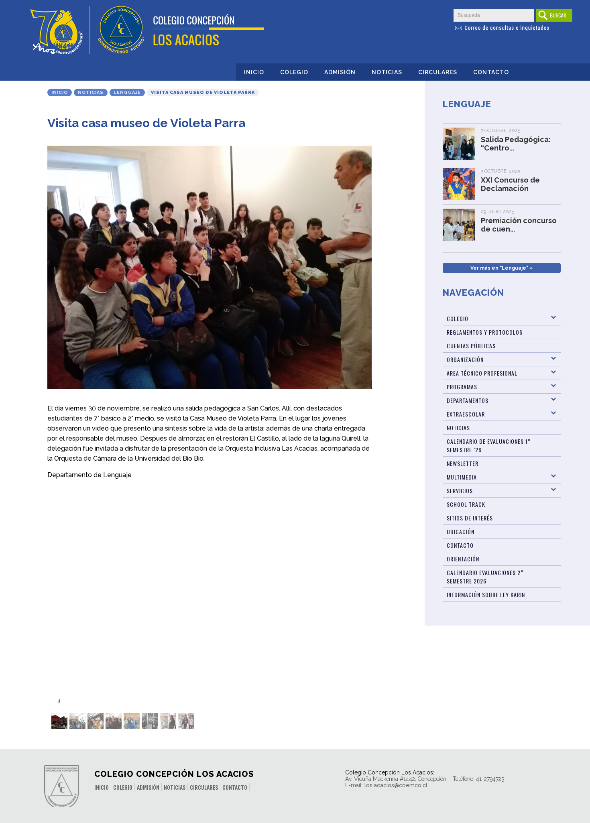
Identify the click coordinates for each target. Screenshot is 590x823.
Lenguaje (127, 92)
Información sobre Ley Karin (486, 594)
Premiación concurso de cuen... (519, 224)
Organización (465, 359)
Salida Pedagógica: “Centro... (516, 143)
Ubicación (460, 531)
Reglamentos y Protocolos (485, 332)
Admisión (340, 72)
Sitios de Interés (470, 518)
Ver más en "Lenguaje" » (501, 268)
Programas (462, 386)
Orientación (463, 559)
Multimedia (462, 477)
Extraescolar (466, 414)
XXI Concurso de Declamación (510, 184)
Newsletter (462, 463)
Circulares (437, 72)
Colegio (294, 72)
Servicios (460, 490)
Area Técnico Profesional (482, 373)
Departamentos (467, 400)
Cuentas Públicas (471, 345)
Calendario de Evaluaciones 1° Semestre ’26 (489, 445)
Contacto (491, 72)
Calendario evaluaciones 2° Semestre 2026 (485, 576)
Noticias (387, 72)
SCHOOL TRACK (466, 504)
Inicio (254, 72)
